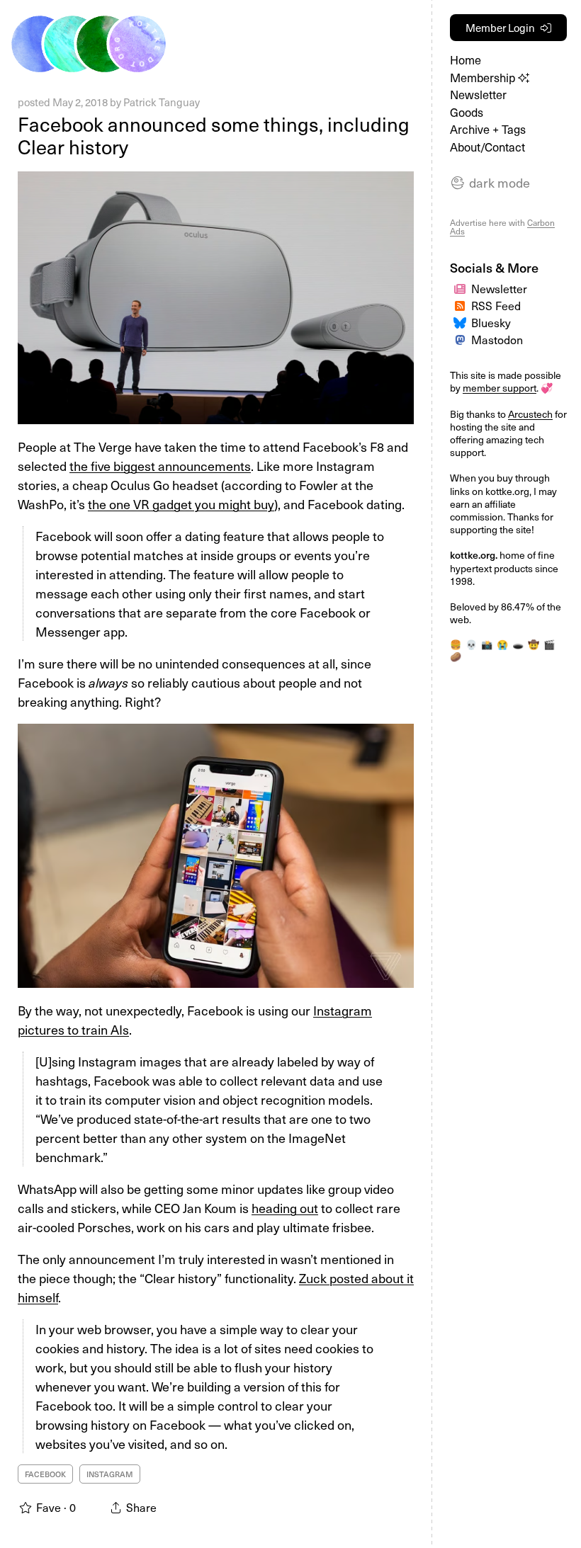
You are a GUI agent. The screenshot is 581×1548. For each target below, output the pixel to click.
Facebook (45, 1474)
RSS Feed (496, 305)
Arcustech (530, 413)
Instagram (109, 1474)
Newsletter (478, 94)
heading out (285, 1207)
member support (499, 387)
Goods (466, 112)
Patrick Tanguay (161, 102)
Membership (484, 77)
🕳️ (518, 644)
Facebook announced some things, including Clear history (214, 135)
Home (465, 60)
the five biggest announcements (160, 465)
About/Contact (487, 147)
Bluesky (491, 322)
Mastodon (497, 339)
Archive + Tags (488, 129)
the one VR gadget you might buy (181, 503)
